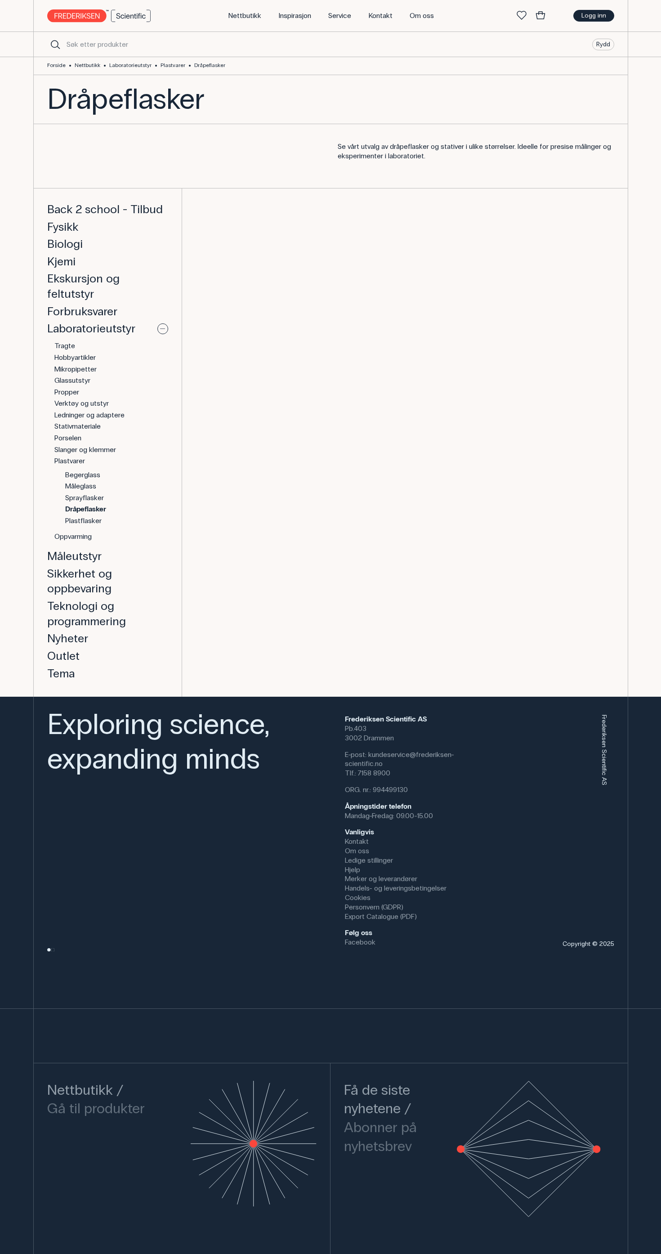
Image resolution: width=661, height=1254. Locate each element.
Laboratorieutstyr (130, 65)
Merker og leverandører (381, 878)
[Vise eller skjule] (162, 328)
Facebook (360, 942)
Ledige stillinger (369, 860)
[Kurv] (540, 16)
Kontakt (357, 841)
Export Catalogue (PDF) (381, 916)
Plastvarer (173, 65)
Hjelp (352, 869)
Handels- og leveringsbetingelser (396, 888)
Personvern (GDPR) (374, 907)
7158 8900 (374, 773)
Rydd (603, 44)
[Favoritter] (521, 16)
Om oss (357, 850)
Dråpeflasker (209, 65)
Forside (56, 65)
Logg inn (593, 15)
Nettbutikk (87, 65)
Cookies (358, 897)
